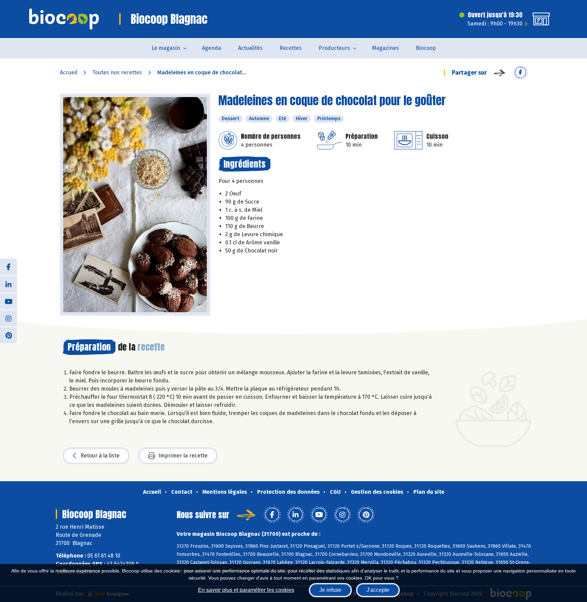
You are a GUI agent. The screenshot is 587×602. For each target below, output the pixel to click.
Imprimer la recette (183, 455)
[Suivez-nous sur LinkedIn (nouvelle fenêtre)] (8, 284)
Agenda (211, 48)
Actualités (250, 48)
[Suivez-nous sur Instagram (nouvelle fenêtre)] (8, 317)
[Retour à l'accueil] (64, 19)
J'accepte (378, 590)
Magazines (385, 48)
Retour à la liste (100, 455)
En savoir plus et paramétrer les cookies (246, 590)
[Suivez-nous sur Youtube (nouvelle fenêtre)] (8, 301)
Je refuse (330, 590)
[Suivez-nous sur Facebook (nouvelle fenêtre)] (8, 267)
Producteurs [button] (334, 48)
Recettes (291, 48)
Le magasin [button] (166, 48)
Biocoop (426, 48)
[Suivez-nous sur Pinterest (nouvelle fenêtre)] (8, 334)
